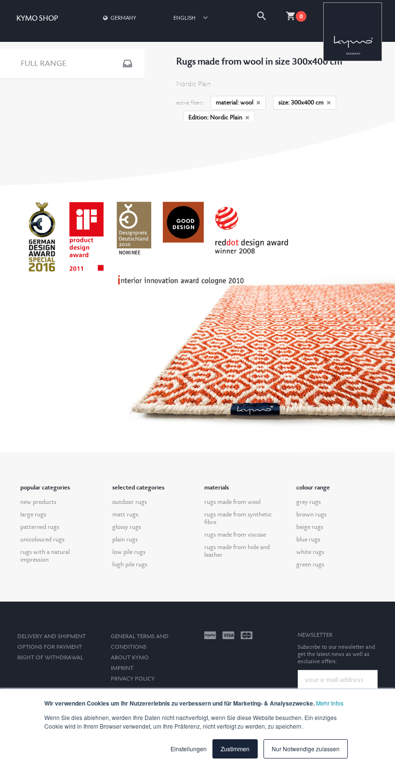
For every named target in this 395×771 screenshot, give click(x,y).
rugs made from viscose (235, 535)
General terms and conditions (140, 642)
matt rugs (125, 514)
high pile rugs (129, 564)
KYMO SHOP (37, 18)
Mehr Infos (329, 703)
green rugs (310, 564)
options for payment (49, 647)
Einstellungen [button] (189, 749)
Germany (123, 17)
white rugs (310, 552)
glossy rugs (126, 527)
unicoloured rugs (42, 539)
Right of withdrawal (50, 657)
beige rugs (309, 527)
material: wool (234, 102)
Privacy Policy (133, 678)
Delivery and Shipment (51, 636)
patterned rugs (39, 527)
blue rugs (308, 539)
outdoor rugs (129, 502)
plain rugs (125, 539)
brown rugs (311, 514)
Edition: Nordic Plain (215, 117)
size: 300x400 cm (301, 102)
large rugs (33, 514)
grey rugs (308, 502)
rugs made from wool (232, 502)
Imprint (122, 668)
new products (38, 502)
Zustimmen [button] (235, 749)
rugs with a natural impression (45, 556)
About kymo (130, 657)
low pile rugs (128, 552)
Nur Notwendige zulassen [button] (306, 749)
